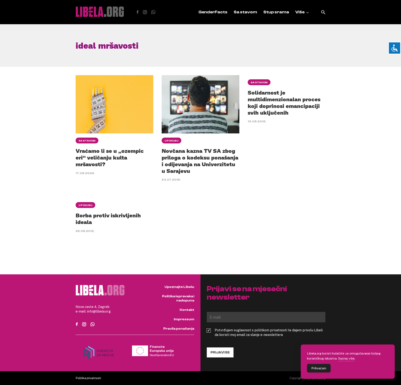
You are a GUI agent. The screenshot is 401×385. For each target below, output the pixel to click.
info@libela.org (99, 311)
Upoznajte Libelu (179, 287)
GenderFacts (212, 12)
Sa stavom (245, 12)
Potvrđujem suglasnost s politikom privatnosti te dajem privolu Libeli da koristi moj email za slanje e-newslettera (269, 332)
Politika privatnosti (88, 378)
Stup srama (276, 12)
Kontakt (187, 310)
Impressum (184, 319)
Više (300, 12)
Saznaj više (346, 358)
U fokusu (171, 140)
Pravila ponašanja (178, 329)
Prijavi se (220, 352)
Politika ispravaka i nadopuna (178, 298)
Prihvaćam (318, 368)
